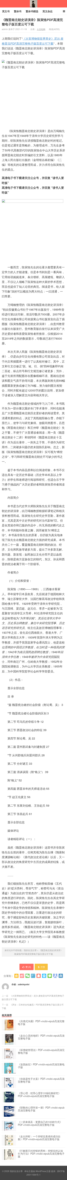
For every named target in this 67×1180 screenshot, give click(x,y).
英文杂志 (48, 11)
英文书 (6, 11)
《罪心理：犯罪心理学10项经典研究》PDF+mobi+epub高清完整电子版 (39, 1095)
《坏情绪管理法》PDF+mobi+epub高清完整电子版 (41, 1051)
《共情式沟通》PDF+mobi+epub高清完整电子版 (41, 1023)
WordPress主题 (43, 1171)
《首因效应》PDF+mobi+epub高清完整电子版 (41, 1066)
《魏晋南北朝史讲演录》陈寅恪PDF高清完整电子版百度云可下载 (32, 21)
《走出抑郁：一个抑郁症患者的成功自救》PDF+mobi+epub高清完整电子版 (39, 1138)
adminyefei (23, 984)
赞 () (28, 966)
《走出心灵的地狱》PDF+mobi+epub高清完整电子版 (41, 1037)
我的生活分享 (33, 3)
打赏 (43, 966)
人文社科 (41, 29)
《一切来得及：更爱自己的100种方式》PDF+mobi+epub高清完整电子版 (40, 1123)
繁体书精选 (32, 11)
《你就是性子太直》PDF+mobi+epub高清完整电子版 (41, 1080)
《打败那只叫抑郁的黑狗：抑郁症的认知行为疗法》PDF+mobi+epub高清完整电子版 (41, 1153)
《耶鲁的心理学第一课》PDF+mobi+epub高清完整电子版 (41, 1109)
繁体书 (17, 11)
